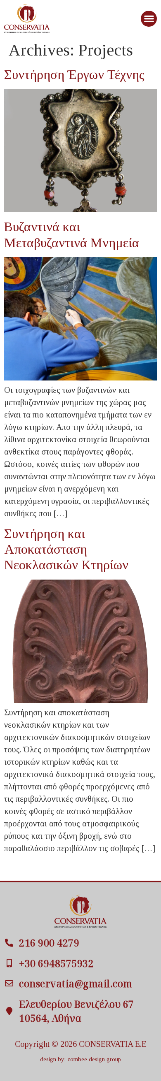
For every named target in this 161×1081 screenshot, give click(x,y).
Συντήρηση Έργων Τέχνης (74, 74)
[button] (149, 19)
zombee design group (94, 1059)
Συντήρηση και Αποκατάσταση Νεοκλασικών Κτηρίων (66, 549)
